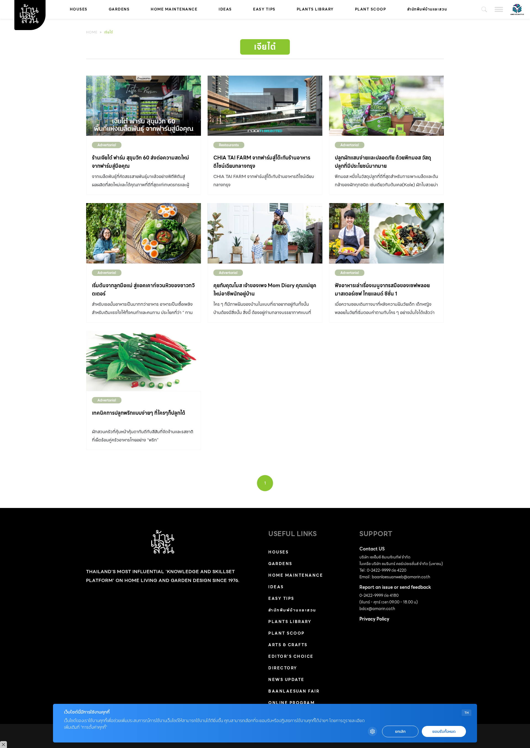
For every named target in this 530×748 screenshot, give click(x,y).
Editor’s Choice (291, 656)
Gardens (119, 9)
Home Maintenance (174, 9)
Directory (282, 668)
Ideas (225, 9)
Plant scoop (370, 9)
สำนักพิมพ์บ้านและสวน (427, 9)
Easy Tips (264, 9)
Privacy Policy (374, 619)
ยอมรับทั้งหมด (443, 731)
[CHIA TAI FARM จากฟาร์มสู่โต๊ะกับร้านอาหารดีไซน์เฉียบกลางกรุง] (265, 106)
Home (91, 32)
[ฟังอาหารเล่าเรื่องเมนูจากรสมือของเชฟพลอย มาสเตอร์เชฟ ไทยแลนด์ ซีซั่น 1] (386, 233)
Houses (79, 9)
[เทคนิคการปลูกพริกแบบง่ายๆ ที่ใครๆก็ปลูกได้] (143, 361)
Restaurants (229, 145)
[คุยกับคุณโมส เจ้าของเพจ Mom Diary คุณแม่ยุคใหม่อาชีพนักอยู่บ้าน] (265, 233)
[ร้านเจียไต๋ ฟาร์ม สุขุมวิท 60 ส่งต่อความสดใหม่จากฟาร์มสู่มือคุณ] (143, 106)
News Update (286, 680)
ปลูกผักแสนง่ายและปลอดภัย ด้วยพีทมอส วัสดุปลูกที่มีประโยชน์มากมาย (383, 162)
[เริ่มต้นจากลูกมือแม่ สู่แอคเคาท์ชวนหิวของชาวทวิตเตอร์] (143, 233)
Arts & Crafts (288, 645)
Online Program (291, 703)
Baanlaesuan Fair (293, 691)
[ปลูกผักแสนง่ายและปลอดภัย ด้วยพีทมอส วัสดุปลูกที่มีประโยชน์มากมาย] (386, 106)
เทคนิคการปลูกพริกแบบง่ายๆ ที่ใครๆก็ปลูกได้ (138, 413)
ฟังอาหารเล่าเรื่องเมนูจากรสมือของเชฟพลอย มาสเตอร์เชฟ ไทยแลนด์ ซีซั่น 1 (382, 289)
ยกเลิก (400, 731)
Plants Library (315, 9)
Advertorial (106, 145)
